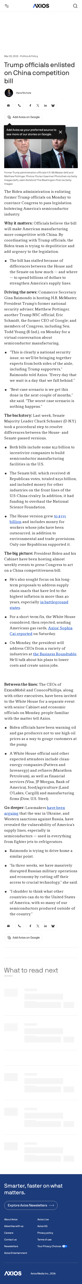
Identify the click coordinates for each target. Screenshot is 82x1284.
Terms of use (44, 1239)
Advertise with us (13, 1226)
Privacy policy (45, 1233)
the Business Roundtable (55, 654)
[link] (8, 105)
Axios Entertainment (15, 1253)
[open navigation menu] (6, 5)
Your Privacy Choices (49, 1246)
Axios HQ (42, 1226)
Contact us (10, 1239)
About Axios (10, 1219)
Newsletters (11, 1246)
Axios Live (43, 1219)
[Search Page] (75, 5)
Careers (8, 1233)
